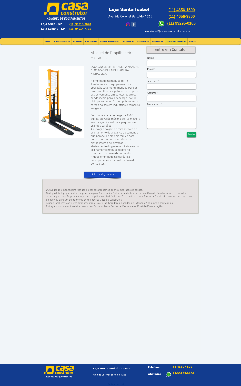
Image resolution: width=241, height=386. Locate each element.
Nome (150, 58)
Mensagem (153, 104)
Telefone (152, 81)
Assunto (152, 93)
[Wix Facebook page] (133, 24)
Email (150, 69)
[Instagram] (128, 24)
